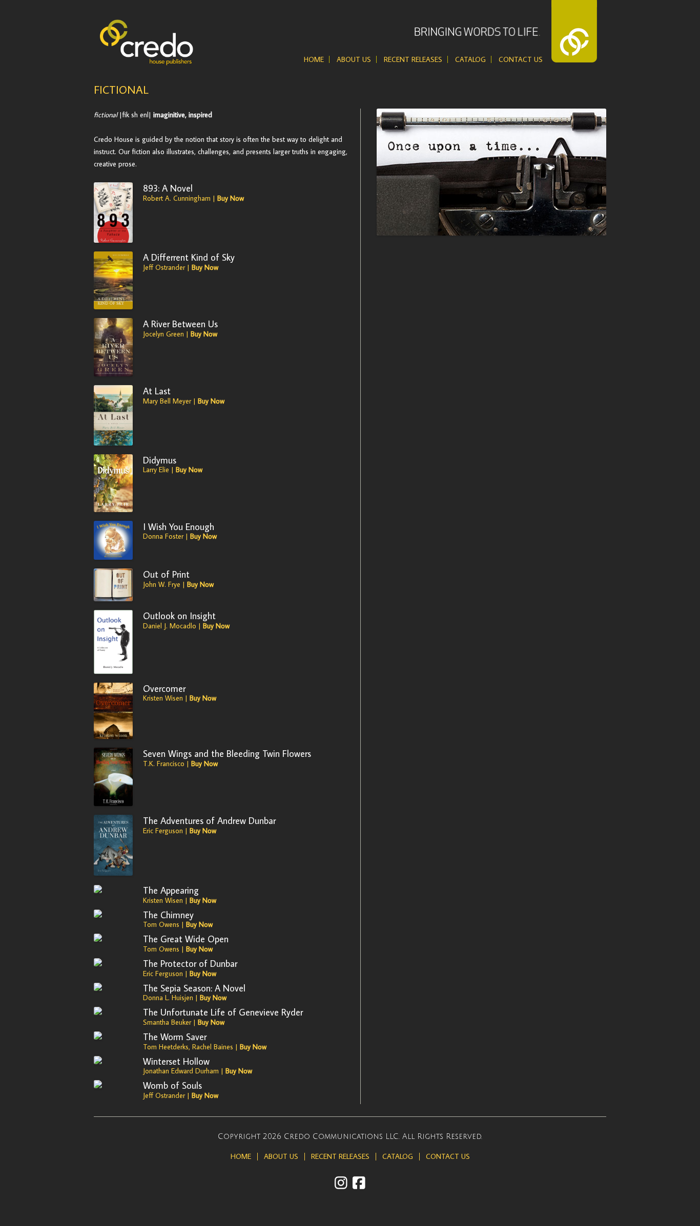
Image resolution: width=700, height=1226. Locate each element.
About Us (354, 59)
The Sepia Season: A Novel (194, 988)
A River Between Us (180, 324)
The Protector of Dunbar (190, 963)
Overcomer (164, 688)
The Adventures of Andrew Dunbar (209, 820)
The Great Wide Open (186, 939)
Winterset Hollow (176, 1061)
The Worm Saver (175, 1036)
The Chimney (168, 914)
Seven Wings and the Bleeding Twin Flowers (227, 753)
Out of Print (166, 574)
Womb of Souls (172, 1085)
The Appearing (171, 890)
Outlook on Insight (179, 615)
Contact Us (521, 59)
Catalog (470, 59)
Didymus (159, 460)
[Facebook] (359, 1182)
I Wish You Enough (178, 526)
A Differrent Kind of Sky (189, 257)
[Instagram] (341, 1182)
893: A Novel (168, 188)
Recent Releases (413, 59)
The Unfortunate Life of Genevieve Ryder (223, 1012)
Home (314, 59)
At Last (157, 391)
